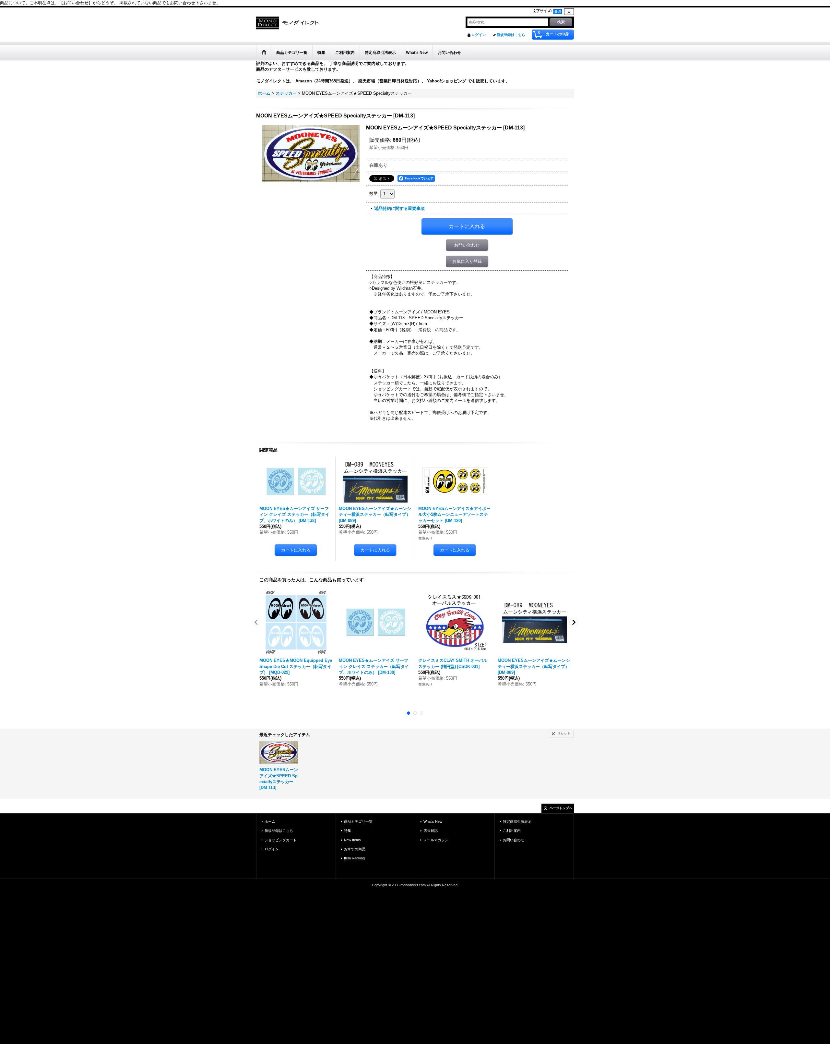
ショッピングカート (281, 840)
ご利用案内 (512, 830)
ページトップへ (561, 808)
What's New (432, 821)
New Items (352, 840)
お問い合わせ (467, 245)
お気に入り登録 (467, 261)
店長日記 (430, 830)
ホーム (270, 821)
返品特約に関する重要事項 (399, 208)
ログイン (478, 35)
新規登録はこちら (511, 35)
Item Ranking (354, 858)
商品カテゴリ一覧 (358, 821)
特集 (347, 830)
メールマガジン (435, 840)
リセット (563, 733)
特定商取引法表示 (517, 821)
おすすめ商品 (354, 849)
